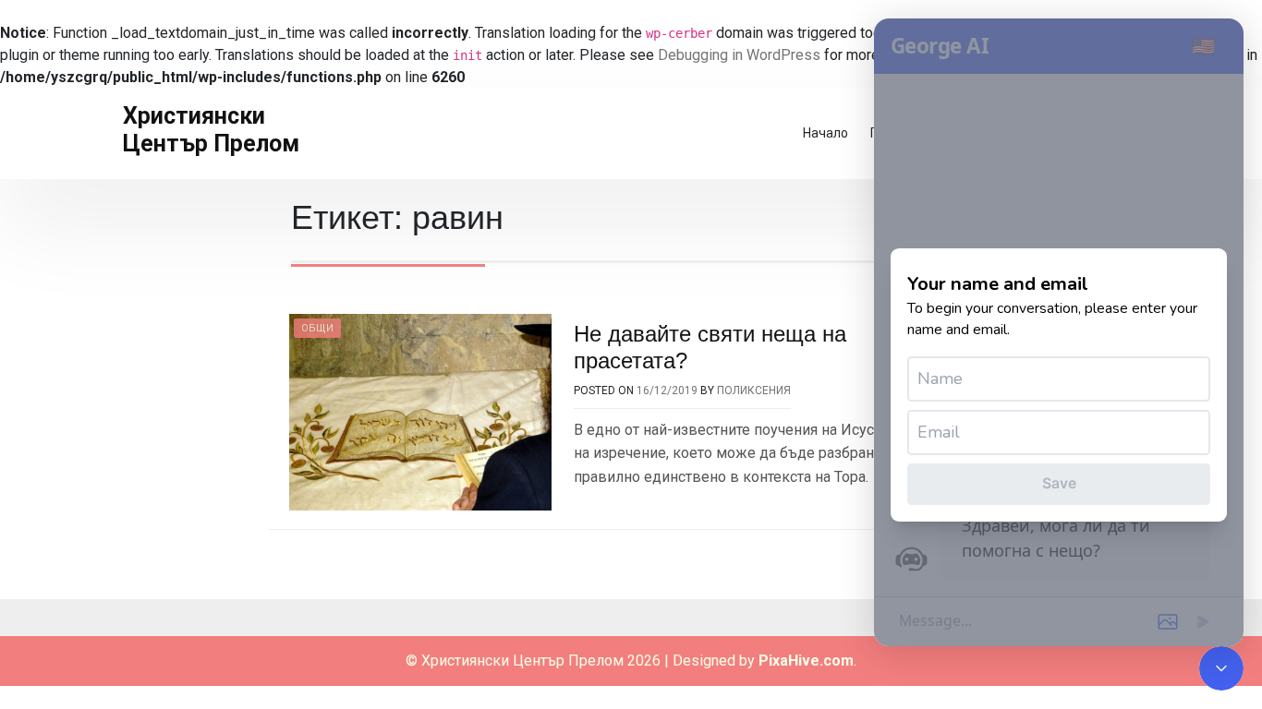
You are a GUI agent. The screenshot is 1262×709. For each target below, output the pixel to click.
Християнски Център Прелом (211, 129)
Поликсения (754, 390)
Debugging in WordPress (739, 55)
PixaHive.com (806, 660)
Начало (825, 133)
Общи (317, 328)
